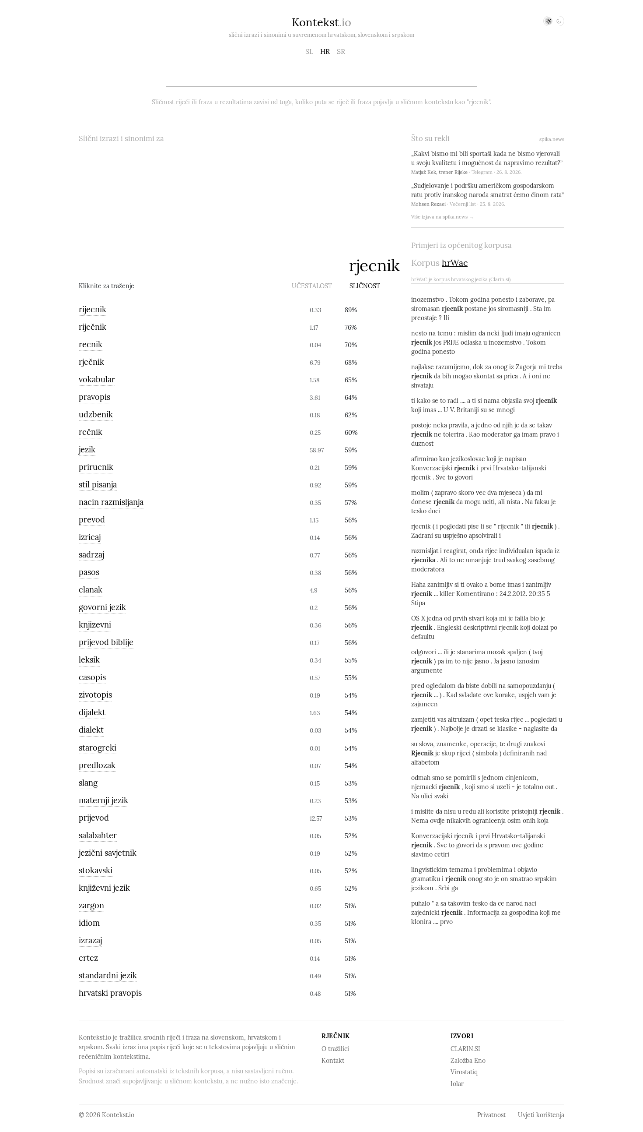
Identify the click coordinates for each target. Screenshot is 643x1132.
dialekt (91, 730)
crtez (88, 958)
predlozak (97, 765)
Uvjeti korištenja (541, 1115)
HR (325, 51)
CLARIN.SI (465, 1049)
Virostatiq (464, 1072)
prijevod (94, 818)
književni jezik (104, 888)
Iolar (457, 1084)
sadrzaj (91, 555)
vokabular (97, 379)
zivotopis (95, 695)
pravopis (94, 397)
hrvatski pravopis (110, 993)
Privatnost (491, 1115)
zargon (91, 905)
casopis (92, 677)
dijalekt (92, 712)
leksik (89, 660)
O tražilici (335, 1049)
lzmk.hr (257, 310)
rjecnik (374, 265)
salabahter (98, 835)
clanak (90, 590)
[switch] (553, 21)
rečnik (90, 432)
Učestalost (312, 286)
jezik (87, 449)
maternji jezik (103, 800)
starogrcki (97, 748)
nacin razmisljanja (111, 502)
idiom (89, 923)
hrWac (455, 262)
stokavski (95, 870)
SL (309, 51)
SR (341, 51)
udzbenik (96, 414)
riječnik (92, 327)
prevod (92, 520)
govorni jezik (102, 607)
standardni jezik (108, 975)
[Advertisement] (212, 209)
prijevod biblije (106, 642)
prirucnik (96, 467)
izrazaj (90, 940)
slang (88, 783)
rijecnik (92, 309)
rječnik (91, 362)
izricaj (90, 537)
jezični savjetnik (107, 853)
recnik (90, 344)
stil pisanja (98, 485)
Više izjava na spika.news (442, 217)
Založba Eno (468, 1061)
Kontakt (333, 1061)
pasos (89, 572)
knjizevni (95, 625)
